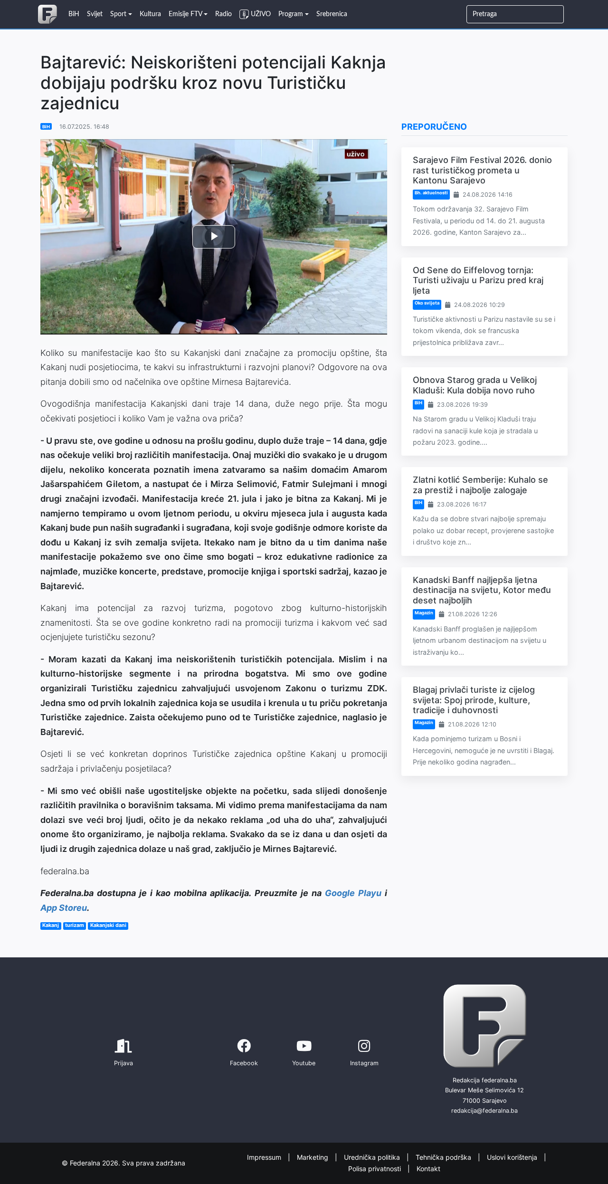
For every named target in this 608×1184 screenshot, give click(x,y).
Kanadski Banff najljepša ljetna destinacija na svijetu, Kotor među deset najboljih (482, 590)
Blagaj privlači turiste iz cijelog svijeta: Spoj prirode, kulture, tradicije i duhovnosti (474, 700)
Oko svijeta (427, 303)
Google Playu (353, 893)
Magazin (424, 612)
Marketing (313, 1157)
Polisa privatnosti (375, 1169)
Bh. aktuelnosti (431, 192)
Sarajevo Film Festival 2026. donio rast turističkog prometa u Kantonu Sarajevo (482, 170)
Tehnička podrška (444, 1157)
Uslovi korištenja (513, 1157)
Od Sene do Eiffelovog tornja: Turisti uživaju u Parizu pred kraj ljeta (478, 280)
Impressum (265, 1157)
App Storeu (63, 908)
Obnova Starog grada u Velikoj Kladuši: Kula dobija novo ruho (475, 385)
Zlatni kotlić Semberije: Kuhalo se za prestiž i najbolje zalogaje (480, 485)
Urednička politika (373, 1157)
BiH (46, 126)
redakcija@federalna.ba (484, 1110)
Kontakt (428, 1169)
